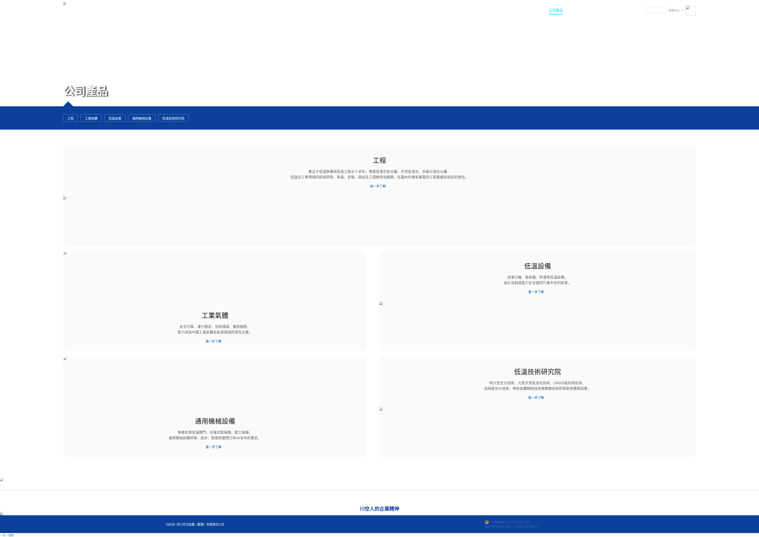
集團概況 (596, 10)
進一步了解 (378, 186)
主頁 (539, 10)
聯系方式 (636, 10)
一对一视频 (7, 535)
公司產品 (556, 10)
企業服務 (576, 10)
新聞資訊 (616, 10)
